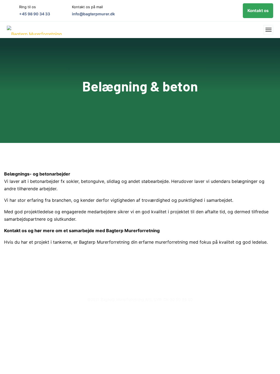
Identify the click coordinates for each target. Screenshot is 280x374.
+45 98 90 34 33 (34, 13)
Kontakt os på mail (87, 7)
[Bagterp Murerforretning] (34, 30)
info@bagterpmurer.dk (93, 13)
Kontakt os (258, 10)
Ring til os (27, 7)
